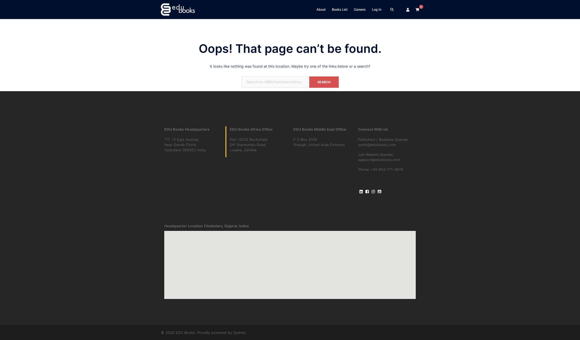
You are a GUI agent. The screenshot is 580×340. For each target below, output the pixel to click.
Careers (360, 9)
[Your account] (408, 9)
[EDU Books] (178, 9)
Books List (340, 9)
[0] (417, 9)
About (321, 9)
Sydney (239, 332)
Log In (376, 9)
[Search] (392, 9)
